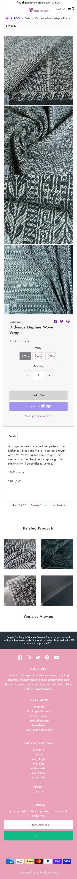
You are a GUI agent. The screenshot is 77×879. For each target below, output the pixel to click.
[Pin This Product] (68, 321)
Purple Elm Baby (49, 872)
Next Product (58, 505)
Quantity (38, 366)
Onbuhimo (38, 773)
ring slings (38, 759)
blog (38, 782)
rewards (39, 791)
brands (38, 787)
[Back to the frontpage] (8, 18)
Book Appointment (38, 711)
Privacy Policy (38, 716)
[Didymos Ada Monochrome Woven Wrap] (20, 589)
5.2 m (51, 356)
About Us (38, 707)
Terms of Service (38, 721)
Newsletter (38, 725)
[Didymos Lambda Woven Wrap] (57, 553)
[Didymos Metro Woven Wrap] (20, 553)
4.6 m (38, 356)
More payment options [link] (38, 416)
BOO (17, 18)
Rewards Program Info (38, 730)
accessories (38, 777)
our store (38, 750)
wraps (38, 754)
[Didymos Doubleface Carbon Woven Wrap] (57, 589)
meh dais (38, 763)
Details (12, 436)
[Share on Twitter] (62, 321)
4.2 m (25, 356)
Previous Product (38, 505)
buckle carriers (39, 768)
